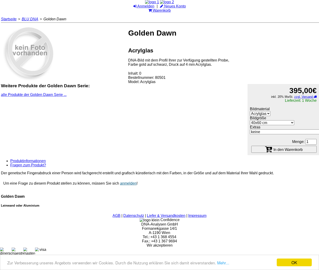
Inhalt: (133, 73)
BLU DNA (30, 19)
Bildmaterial (260, 109)
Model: (133, 82)
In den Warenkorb (288, 150)
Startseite (9, 19)
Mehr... (223, 263)
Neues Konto (174, 6)
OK (294, 262)
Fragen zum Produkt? (28, 165)
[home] (152, 2)
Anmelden (145, 6)
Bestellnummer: (141, 78)
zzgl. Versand (304, 97)
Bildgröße (258, 118)
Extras (255, 127)
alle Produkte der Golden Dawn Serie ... (34, 95)
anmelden (128, 183)
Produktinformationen (28, 161)
